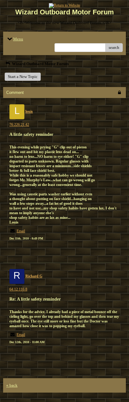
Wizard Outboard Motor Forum (40, 63)
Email (21, 231)
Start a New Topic (23, 76)
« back (12, 385)
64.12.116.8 (18, 289)
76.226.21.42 (19, 124)
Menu (18, 39)
